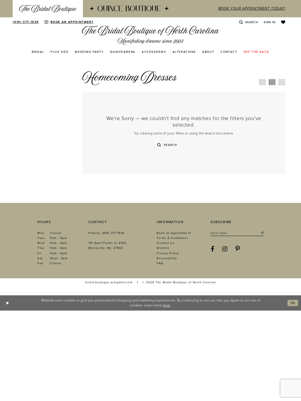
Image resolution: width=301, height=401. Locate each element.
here (166, 305)
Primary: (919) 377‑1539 (106, 233)
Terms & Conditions (172, 238)
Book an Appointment (174, 233)
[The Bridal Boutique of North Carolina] (150, 35)
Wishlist (163, 248)
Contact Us (165, 243)
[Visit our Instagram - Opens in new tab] (225, 249)
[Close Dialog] (7, 303)
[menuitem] (48, 8)
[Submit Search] (159, 145)
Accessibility (167, 258)
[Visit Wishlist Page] (283, 22)
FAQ (160, 263)
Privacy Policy (168, 253)
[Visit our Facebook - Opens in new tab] (212, 249)
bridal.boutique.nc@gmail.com (109, 282)
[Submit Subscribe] (261, 233)
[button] (269, 22)
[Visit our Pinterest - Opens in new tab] (237, 249)
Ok (293, 303)
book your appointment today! (251, 8)
